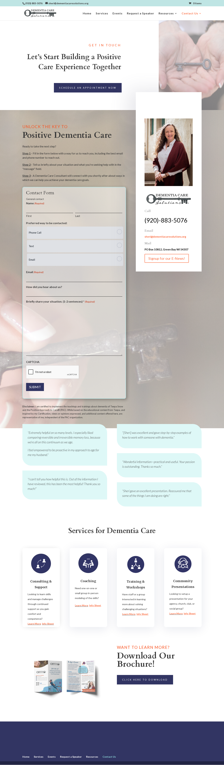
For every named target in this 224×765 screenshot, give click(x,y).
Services (102, 13)
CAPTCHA (32, 361)
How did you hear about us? (44, 287)
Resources (166, 13)
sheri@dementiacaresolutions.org (165, 236)
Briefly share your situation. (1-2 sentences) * (60, 301)
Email (32, 259)
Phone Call (35, 232)
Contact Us (190, 13)
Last (77, 215)
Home (87, 13)
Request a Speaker (140, 13)
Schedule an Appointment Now (87, 87)
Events (117, 13)
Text (31, 246)
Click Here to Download (145, 679)
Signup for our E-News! (166, 258)
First (29, 215)
